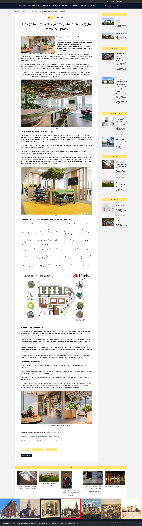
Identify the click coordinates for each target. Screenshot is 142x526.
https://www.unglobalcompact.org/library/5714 (54, 432)
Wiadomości (85, 5)
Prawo (93, 5)
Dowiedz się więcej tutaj (72, 523)
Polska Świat (114, 156)
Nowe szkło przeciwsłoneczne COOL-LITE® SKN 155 (121, 139)
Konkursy (114, 48)
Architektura (47, 5)
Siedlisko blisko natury (121, 33)
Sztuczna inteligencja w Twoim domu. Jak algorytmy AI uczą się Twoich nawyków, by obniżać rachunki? (121, 121)
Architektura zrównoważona (62, 5)
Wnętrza (76, 5)
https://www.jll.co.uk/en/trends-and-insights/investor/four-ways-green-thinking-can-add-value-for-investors (42, 436)
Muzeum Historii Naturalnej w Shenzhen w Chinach (121, 182)
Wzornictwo (114, 199)
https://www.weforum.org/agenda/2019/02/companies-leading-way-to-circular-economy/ (38, 444)
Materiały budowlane (114, 113)
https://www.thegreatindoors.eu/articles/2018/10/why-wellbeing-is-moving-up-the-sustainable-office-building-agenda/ (44, 440)
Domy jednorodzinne (114, 14)
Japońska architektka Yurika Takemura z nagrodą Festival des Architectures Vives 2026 (121, 164)
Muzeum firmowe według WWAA (115, 486)
